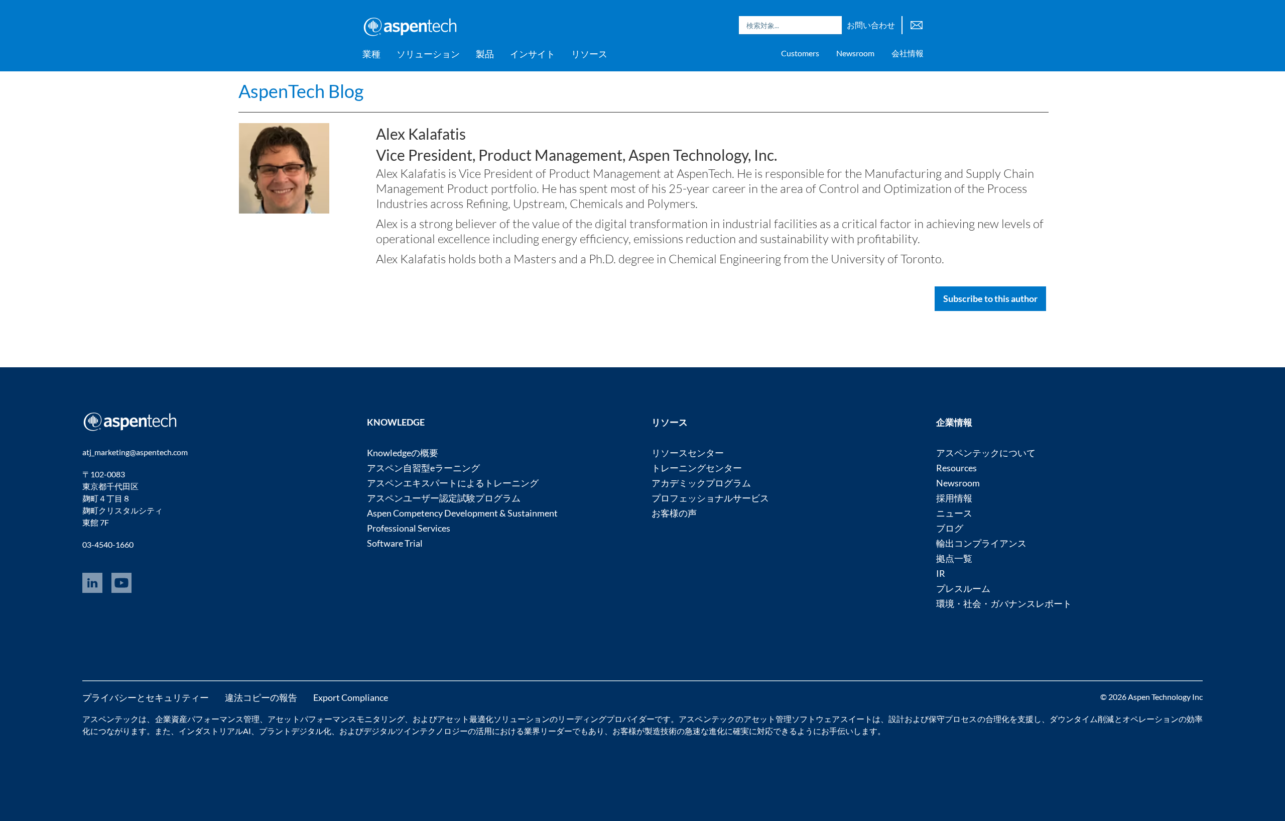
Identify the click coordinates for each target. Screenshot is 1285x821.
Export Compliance (350, 697)
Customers (800, 53)
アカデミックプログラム (701, 482)
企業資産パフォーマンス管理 (207, 719)
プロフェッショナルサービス (710, 497)
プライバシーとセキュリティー (145, 697)
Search (832, 25)
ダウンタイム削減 (1082, 719)
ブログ (949, 528)
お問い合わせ (871, 25)
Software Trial (395, 543)
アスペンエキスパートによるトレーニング (453, 482)
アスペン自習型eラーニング (423, 467)
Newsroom (855, 53)
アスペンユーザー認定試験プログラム (444, 497)
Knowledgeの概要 (402, 452)
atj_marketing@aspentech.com (135, 452)
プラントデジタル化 (295, 731)
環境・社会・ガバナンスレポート (1004, 603)
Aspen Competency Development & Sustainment (462, 513)
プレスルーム (963, 588)
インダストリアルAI (215, 731)
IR (940, 573)
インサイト (532, 53)
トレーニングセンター (697, 467)
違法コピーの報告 (261, 697)
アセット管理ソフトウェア (791, 719)
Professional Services (408, 528)
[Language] (917, 24)
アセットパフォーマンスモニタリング (336, 719)
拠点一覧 (954, 558)
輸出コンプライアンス (981, 543)
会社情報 (907, 53)
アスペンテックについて (986, 452)
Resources (956, 467)
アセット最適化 (465, 719)
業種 (371, 53)
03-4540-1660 (108, 544)
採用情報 (954, 497)
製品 (485, 53)
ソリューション (428, 53)
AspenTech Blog (300, 91)
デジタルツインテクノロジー (415, 731)
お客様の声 (674, 513)
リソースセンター (688, 452)
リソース (589, 53)
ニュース (954, 513)
